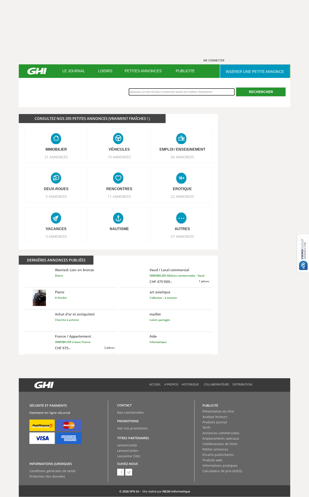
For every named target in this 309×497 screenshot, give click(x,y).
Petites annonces (215, 449)
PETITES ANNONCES (143, 71)
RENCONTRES (119, 189)
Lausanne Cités (128, 456)
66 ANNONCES (182, 157)
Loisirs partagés (160, 320)
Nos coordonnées (130, 412)
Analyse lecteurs (214, 417)
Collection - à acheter (163, 298)
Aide (153, 336)
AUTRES (182, 229)
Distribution (242, 384)
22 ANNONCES (182, 196)
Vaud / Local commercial (169, 270)
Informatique (158, 342)
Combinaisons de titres (220, 444)
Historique (190, 384)
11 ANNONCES (119, 196)
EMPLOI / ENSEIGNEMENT (182, 149)
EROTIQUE (182, 189)
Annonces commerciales (220, 433)
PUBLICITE (185, 71)
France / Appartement (73, 336)
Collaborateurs (216, 384)
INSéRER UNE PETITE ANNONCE (255, 72)
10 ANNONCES (119, 157)
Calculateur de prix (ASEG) (222, 471)
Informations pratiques (220, 465)
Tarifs (206, 427)
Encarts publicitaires (218, 455)
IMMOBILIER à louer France (73, 342)
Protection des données (47, 476)
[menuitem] (74, 71)
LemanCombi (127, 445)
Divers (59, 276)
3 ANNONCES (56, 236)
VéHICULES (119, 149)
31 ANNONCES (56, 157)
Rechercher (261, 92)
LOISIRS (105, 71)
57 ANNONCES (182, 236)
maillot (155, 314)
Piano (59, 292)
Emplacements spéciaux (220, 438)
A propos (171, 384)
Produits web (212, 460)
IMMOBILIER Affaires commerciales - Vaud (177, 276)
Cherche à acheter (67, 320)
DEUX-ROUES (56, 189)
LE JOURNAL (73, 71)
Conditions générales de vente (52, 471)
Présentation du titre (218, 411)
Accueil (155, 384)
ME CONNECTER (213, 60)
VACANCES (56, 229)
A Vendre (61, 298)
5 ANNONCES (56, 196)
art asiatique (160, 292)
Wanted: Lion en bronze (74, 270)
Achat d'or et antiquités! (75, 314)
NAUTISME (119, 229)
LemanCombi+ (128, 450)
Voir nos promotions (132, 428)
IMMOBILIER (56, 149)
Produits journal (214, 422)
